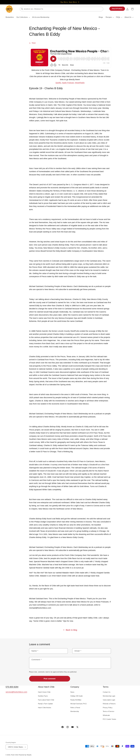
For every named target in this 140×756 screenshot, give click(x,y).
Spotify (58, 83)
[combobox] (61, 9)
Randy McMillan (75, 700)
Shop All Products (117, 8)
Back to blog (71, 630)
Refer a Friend (75, 707)
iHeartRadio (80, 83)
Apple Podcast (68, 83)
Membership (74, 711)
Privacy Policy (107, 707)
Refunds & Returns (109, 704)
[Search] (22, 9)
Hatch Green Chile (44, 692)
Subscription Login (109, 700)
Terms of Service (108, 711)
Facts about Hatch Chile (46, 700)
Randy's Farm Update (45, 704)
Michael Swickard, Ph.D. (78, 704)
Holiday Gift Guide (76, 696)
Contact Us (106, 692)
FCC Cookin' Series (109, 719)
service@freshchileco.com (16, 692)
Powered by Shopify (25, 755)
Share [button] (34, 43)
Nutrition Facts (43, 696)
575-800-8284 (12, 687)
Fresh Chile (14, 755)
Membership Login (109, 696)
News (72, 692)
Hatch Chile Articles (44, 707)
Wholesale (106, 715)
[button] (23, 17)
